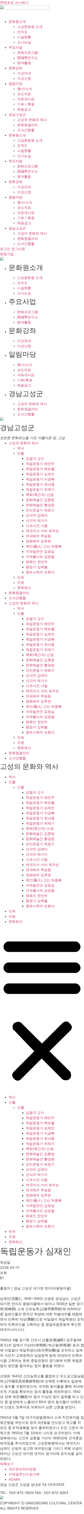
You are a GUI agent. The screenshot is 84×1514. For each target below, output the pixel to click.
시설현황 (24, 37)
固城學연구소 (27, 58)
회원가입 (7, 254)
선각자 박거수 (37, 520)
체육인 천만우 (37, 562)
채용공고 (24, 109)
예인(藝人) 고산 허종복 (44, 546)
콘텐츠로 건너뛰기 (14, 2)
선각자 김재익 (37, 515)
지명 (20, 582)
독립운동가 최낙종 (40, 484)
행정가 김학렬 (37, 567)
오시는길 (24, 42)
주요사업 (15, 47)
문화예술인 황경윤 (40, 505)
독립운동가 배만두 (40, 463)
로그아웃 (18, 249)
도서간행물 (25, 130)
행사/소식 (24, 89)
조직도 (22, 32)
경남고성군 (17, 114)
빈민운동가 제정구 (40, 510)
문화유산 (24, 587)
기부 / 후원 (25, 104)
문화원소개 (17, 21)
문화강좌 (15, 68)
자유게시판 (25, 99)
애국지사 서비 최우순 (42, 531)
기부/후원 (24, 380)
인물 (20, 453)
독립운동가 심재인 (40, 474)
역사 (20, 448)
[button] (42, 1009)
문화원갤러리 (27, 125)
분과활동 (24, 63)
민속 (20, 577)
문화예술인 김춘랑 (40, 500)
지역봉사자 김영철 (40, 556)
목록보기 (7, 1464)
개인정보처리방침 (22, 1469)
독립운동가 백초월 (40, 469)
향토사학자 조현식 (40, 572)
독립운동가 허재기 (40, 489)
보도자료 (24, 94)
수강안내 (24, 73)
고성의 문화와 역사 (32, 120)
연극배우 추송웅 (38, 536)
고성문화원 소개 (29, 27)
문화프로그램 (27, 52)
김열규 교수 (35, 458)
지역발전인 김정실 (40, 551)
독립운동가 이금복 (40, 479)
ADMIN (14, 1479)
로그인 (5, 249)
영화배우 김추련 (38, 541)
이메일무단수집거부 (24, 1474)
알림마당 (15, 83)
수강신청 (24, 78)
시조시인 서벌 (37, 525)
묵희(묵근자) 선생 (40, 494)
